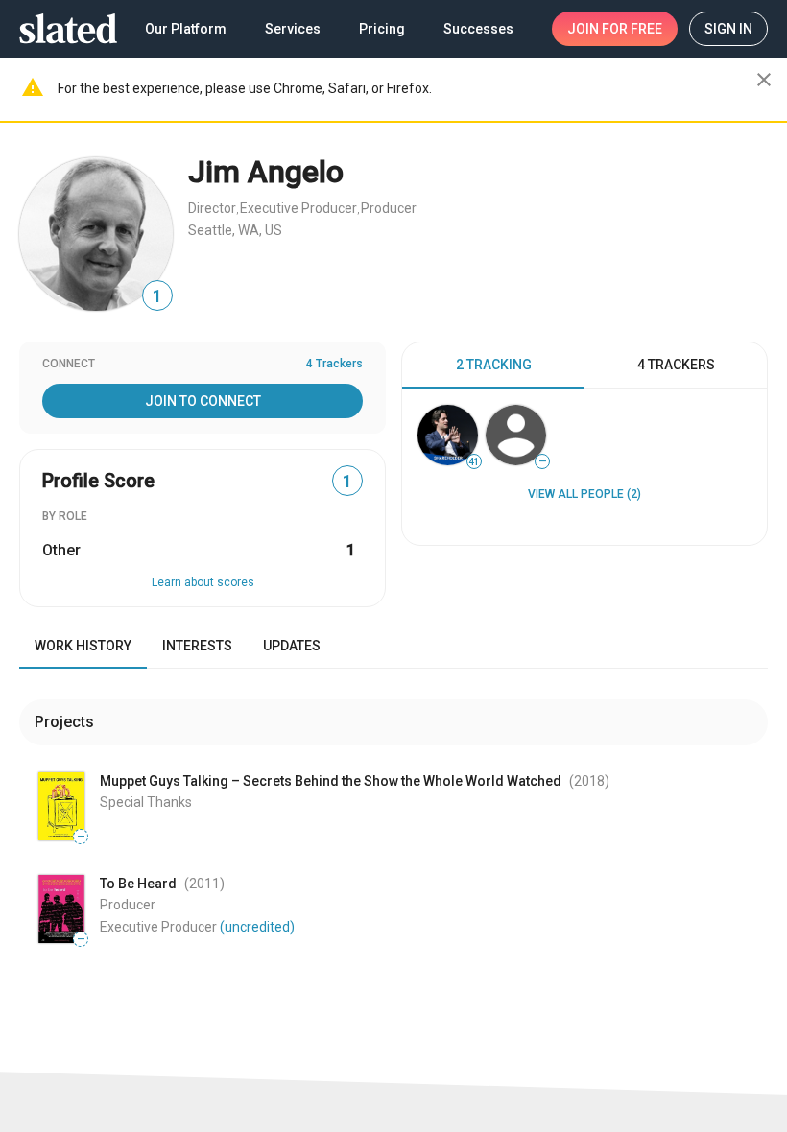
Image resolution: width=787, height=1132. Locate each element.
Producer (389, 208)
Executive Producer (298, 208)
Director (212, 208)
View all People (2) (584, 494)
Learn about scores (203, 582)
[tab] (493, 365)
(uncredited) (257, 926)
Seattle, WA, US (235, 230)
